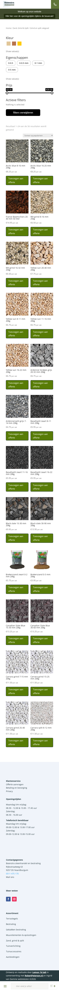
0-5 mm (12, 69)
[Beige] (8, 43)
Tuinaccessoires (13, 951)
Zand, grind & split (15, 940)
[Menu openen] (5, 986)
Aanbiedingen (12, 957)
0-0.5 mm (23, 63)
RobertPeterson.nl (34, 975)
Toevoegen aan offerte (15, 180)
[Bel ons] (55, 4)
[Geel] (19, 43)
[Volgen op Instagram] (14, 899)
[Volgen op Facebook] (8, 899)
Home (8, 28)
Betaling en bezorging (16, 787)
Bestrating (11, 924)
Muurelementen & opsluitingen (21, 935)
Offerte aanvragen (14, 784)
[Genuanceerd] (25, 43)
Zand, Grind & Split (20, 28)
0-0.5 (10, 63)
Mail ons (10, 877)
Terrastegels (12, 918)
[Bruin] (14, 43)
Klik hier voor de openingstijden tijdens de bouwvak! (30, 16)
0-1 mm (38, 63)
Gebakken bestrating (16, 929)
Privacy (9, 791)
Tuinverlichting (13, 946)
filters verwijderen (23, 112)
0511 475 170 (12, 873)
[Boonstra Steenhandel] (8, 4)
